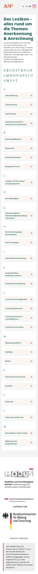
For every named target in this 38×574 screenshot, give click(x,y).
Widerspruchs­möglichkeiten (11, 442)
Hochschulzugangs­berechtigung (13, 233)
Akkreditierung (11, 96)
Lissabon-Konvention (14, 327)
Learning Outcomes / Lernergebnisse (14, 318)
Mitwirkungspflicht (13, 343)
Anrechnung (10, 114)
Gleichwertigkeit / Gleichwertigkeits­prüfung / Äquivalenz (16, 215)
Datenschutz (23, 538)
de (30, 6)
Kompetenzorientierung (15, 284)
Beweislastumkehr (13, 157)
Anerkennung (11, 105)
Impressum (14, 538)
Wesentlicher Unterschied (16, 433)
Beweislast (9, 148)
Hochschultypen (12, 242)
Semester (9, 402)
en (27, 6)
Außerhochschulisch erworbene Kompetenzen (16, 123)
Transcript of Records (14, 417)
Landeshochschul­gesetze (16, 299)
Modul (8, 361)
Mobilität (8, 352)
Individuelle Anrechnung (15, 258)
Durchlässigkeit (12, 198)
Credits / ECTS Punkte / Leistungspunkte (15, 182)
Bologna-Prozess (12, 166)
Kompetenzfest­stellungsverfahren (13, 274)
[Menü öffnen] (23, 6)
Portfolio (8, 386)
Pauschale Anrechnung (15, 377)
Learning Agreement (14, 308)
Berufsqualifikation (13, 139)
